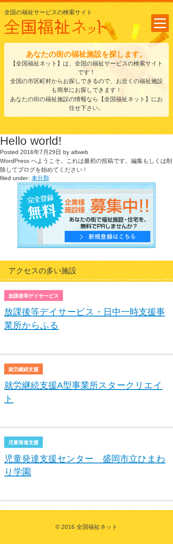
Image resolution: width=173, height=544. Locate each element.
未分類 (40, 178)
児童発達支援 (23, 442)
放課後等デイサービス (33, 296)
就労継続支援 (23, 369)
